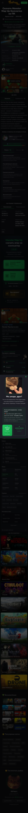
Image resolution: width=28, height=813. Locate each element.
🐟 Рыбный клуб (7, 430)
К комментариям (19, 429)
